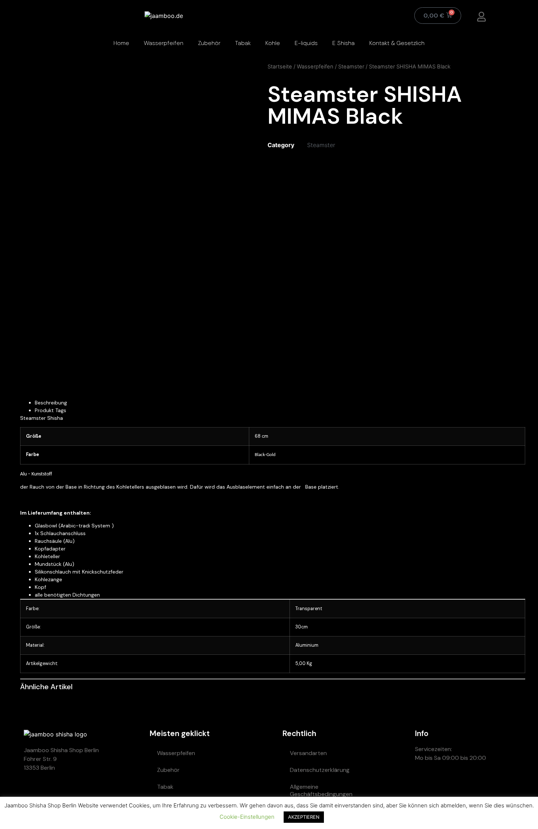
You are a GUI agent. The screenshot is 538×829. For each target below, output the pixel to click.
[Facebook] (490, 784)
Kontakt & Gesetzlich (397, 43)
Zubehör (209, 43)
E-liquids (306, 43)
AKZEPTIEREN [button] (304, 817)
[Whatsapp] (424, 784)
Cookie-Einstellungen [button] (247, 816)
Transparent (308, 609)
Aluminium (306, 645)
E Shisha (343, 43)
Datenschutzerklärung (320, 770)
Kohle (272, 43)
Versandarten (308, 753)
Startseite (280, 66)
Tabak (243, 43)
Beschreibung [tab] (51, 402)
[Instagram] (468, 784)
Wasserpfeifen (163, 43)
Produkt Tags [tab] (50, 410)
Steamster (351, 66)
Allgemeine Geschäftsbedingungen (321, 790)
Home (121, 43)
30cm (301, 627)
